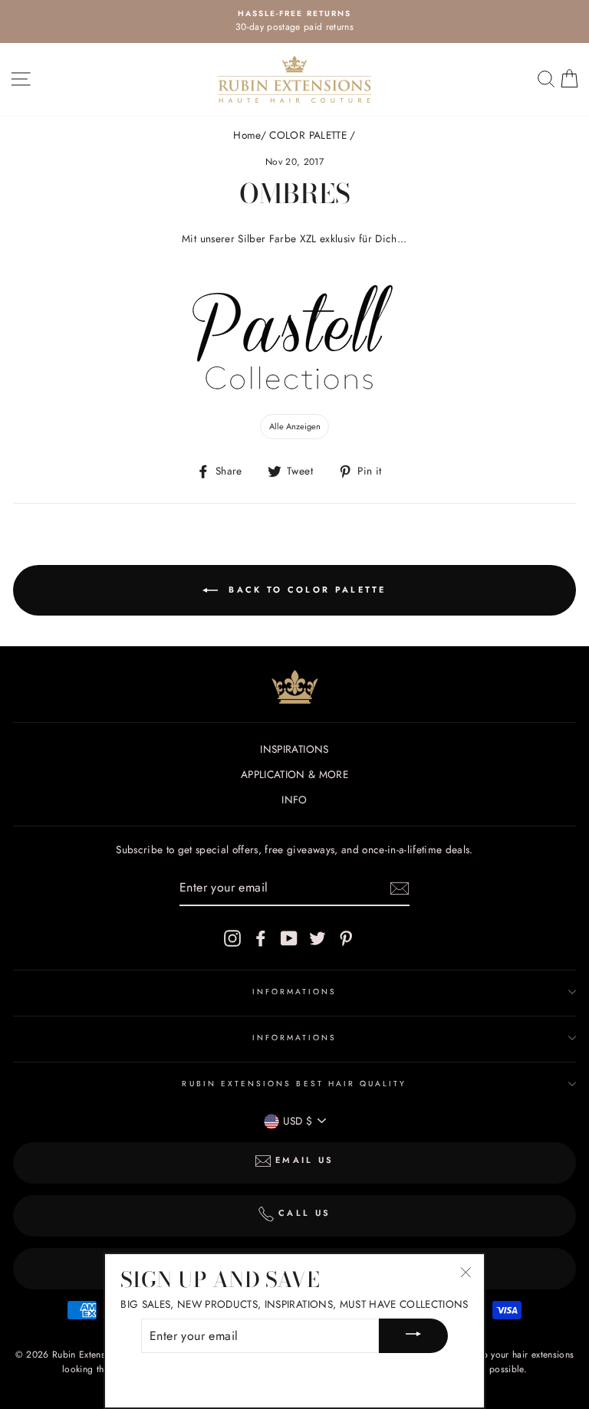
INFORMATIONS (294, 991)
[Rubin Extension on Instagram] (232, 938)
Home (246, 135)
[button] (294, 427)
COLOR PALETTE (307, 135)
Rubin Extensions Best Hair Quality (294, 1083)
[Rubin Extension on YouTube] (289, 938)
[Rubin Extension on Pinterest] (345, 938)
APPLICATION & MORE (294, 774)
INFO (294, 799)
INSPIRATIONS (294, 749)
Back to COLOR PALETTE (305, 589)
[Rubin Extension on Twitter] (317, 938)
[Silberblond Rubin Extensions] (294, 393)
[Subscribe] (400, 888)
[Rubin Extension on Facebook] (260, 938)
